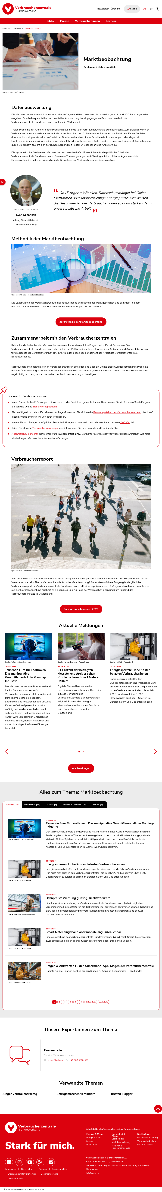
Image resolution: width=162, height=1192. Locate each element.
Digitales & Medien (95, 1134)
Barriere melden (59, 1169)
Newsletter (103, 8)
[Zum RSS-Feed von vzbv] (40, 1162)
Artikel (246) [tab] (12, 804)
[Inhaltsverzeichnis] (3, 182)
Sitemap (43, 1169)
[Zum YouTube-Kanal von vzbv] (30, 1162)
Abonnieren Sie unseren (25, 434)
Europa (89, 1141)
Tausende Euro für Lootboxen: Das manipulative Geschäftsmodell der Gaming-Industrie (26, 674)
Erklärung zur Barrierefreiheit (22, 1174)
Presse (64, 20)
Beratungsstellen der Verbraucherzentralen (117, 412)
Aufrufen (125, 422)
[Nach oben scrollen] (158, 1109)
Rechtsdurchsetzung (147, 1137)
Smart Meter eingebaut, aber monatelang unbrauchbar (83, 931)
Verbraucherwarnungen (45, 428)
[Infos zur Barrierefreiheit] (158, 9)
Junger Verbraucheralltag (20, 1094)
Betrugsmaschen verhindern (75, 1094)
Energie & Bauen (94, 1137)
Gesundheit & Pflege (118, 1135)
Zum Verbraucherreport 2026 (81, 609)
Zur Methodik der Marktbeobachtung (81, 322)
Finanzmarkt (92, 1144)
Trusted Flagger (121, 1094)
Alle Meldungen (81, 768)
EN (151, 8)
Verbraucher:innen (87, 20)
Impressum (10, 1169)
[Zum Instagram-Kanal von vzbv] (19, 1162)
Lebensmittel (118, 1139)
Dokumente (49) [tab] (32, 804)
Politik (50, 20)
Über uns (115, 8)
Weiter (155, 751)
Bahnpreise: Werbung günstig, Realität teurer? (78, 897)
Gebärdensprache (49, 1174)
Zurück (6, 751)
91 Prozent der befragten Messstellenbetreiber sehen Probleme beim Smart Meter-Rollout (78, 674)
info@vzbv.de (92, 1173)
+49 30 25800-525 (78, 1060)
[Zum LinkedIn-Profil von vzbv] (9, 1162)
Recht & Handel (145, 1144)
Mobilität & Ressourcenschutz (121, 1147)
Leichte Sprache (15, 1179)
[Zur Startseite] (26, 9)
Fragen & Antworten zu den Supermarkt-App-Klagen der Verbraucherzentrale (100, 965)
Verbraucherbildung (146, 1141)
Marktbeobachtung (121, 1142)
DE (144, 8)
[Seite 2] (83, 751)
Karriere (111, 20)
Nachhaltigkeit (144, 1134)
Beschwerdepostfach (45, 406)
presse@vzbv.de (55, 1060)
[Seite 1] (79, 751)
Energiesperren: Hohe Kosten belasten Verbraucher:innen (130, 670)
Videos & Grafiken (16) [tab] (74, 804)
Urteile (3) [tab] (52, 804)
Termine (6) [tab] (97, 804)
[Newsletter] (51, 1162)
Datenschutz (27, 1169)
